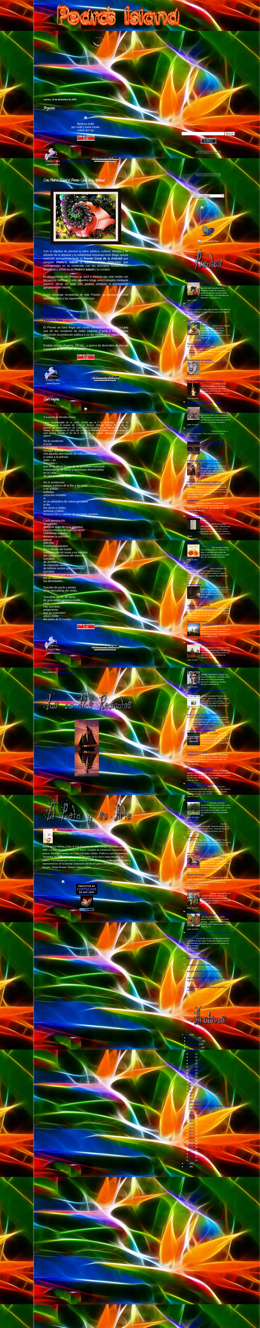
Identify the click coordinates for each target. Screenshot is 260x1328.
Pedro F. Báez (65, 830)
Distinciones (66, 383)
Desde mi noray (194, 428)
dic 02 (192, 1057)
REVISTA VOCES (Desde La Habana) (204, 482)
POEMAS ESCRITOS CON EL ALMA (203, 461)
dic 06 (192, 1070)
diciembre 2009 (194, 1051)
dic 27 (192, 1147)
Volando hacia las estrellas (199, 360)
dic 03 (192, 1060)
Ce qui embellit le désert (198, 952)
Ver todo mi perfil (51, 871)
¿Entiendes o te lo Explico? (61, 312)
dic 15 (192, 1099)
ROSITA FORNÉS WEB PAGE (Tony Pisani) (207, 971)
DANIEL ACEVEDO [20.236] (212, 672)
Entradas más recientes (54, 665)
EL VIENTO (192, 840)
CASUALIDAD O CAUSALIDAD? (214, 624)
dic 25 (192, 1141)
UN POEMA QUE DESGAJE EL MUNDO (203, 824)
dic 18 (192, 1118)
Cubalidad (205, 893)
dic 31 (192, 1160)
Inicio (89, 665)
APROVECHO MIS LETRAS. (199, 717)
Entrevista (191, 503)
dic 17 (192, 1115)
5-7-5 (63, 164)
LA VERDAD (206, 384)
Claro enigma (51, 399)
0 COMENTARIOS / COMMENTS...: (75, 650)
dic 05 (192, 1067)
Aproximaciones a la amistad (73, 653)
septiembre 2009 (194, 1041)
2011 (187, 1167)
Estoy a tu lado (194, 542)
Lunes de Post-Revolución (199, 517)
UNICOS (204, 803)
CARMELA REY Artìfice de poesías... (204, 643)
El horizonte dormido (197, 752)
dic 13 (192, 1093)
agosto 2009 (192, 1038)
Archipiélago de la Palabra (61, 316)
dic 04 (192, 1064)
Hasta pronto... (193, 754)
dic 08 (192, 1076)
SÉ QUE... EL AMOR (209, 733)
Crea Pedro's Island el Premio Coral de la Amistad (73, 180)
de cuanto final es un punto (198, 347)
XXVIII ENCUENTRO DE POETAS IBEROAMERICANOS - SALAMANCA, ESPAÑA (215, 410)
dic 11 (192, 1086)
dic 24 (192, 1138)
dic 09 (192, 1080)
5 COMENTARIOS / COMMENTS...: (75, 380)
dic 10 (192, 1083)
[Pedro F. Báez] (208, 220)
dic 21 (192, 1128)
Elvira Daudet (193, 837)
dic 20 (192, 1125)
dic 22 (192, 1131)
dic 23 (192, 1134)
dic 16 (192, 1112)
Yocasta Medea (108, 653)
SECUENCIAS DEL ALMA (198, 605)
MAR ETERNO (193, 821)
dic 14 (192, 1096)
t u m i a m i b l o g (195, 440)
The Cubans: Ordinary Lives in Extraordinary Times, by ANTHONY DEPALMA (215, 521)
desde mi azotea (194, 281)
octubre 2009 (193, 1044)
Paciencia (191, 938)
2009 (187, 1035)
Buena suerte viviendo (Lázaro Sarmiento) (206, 800)
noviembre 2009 (194, 1047)
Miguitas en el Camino (197, 622)
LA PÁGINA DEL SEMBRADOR (201, 731)
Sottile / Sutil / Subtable (197, 787)
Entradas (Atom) (65, 672)
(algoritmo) (205, 587)
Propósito (49, 108)
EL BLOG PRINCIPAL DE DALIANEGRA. (205, 381)
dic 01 (192, 1054)
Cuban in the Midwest (197, 912)
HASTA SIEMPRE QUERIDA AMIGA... (202, 608)
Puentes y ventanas (94, 383)
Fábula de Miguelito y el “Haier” (200, 770)
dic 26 (192, 1144)
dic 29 (192, 1154)
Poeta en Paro (52, 320)
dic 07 (192, 1073)
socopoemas (193, 500)
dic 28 (192, 1151)
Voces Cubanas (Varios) (198, 958)
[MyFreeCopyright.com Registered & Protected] (87, 882)
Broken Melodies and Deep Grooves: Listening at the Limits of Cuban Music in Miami (215, 444)
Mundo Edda (193, 853)
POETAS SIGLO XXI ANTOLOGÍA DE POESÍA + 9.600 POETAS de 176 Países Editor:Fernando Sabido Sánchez (208, 667)
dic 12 (192, 1089)
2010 (187, 1163)
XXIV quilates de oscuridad (198, 877)
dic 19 (192, 1122)
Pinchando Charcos (196, 344)
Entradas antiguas (121, 665)
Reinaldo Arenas (93, 653)
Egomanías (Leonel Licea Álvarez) (203, 784)
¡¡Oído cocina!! (194, 321)
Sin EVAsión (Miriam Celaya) (200, 768)
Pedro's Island (37, 82)
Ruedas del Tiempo (196, 875)
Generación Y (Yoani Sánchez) (201, 965)
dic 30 (192, 1157)
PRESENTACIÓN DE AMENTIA (213, 645)
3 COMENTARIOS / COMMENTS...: (75, 161)
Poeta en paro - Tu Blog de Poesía (203, 715)
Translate (217, 199)
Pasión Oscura (53, 305)
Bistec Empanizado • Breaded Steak (216, 914)
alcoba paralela (194, 584)
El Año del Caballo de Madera (213, 856)
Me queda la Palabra (56, 309)
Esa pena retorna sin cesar (198, 431)
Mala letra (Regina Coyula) (199, 563)
